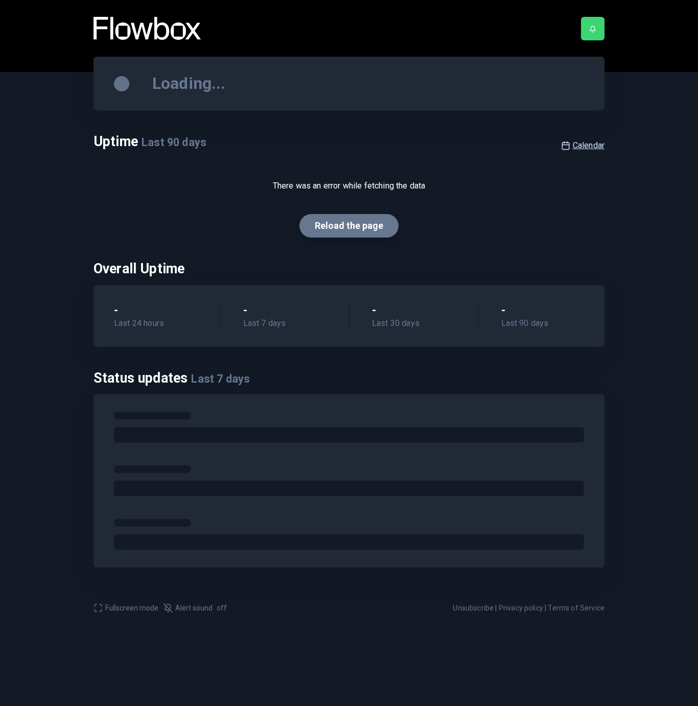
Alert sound (201, 608)
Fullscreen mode (131, 608)
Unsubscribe (473, 608)
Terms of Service (576, 608)
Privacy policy (521, 608)
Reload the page (349, 225)
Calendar (588, 145)
